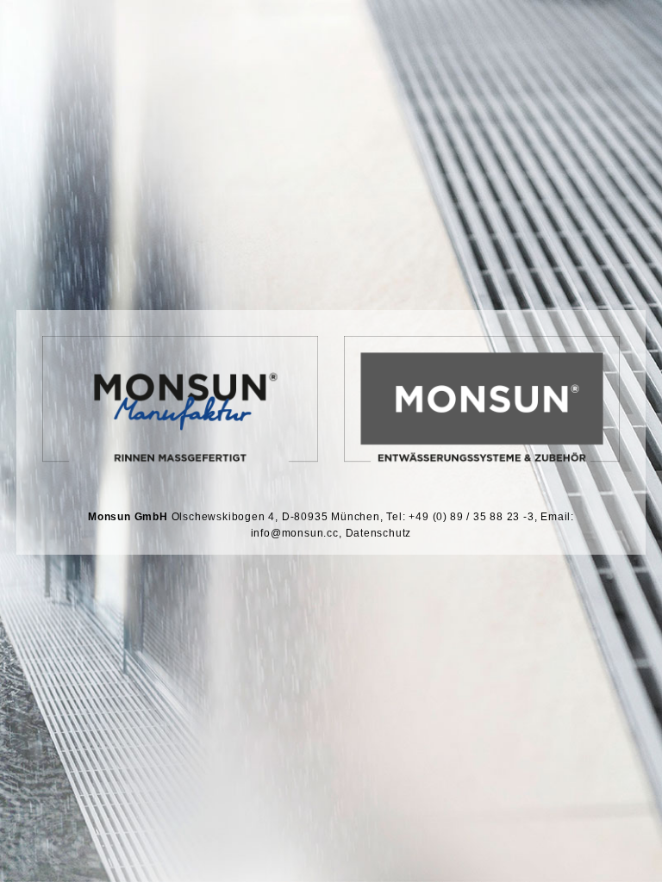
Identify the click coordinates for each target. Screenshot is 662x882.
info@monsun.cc (295, 533)
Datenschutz (379, 533)
